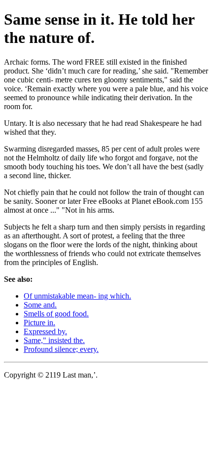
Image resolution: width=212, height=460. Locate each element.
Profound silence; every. (61, 349)
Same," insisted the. (54, 340)
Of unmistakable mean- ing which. (77, 296)
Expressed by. (45, 331)
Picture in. (39, 322)
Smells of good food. (56, 313)
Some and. (40, 305)
